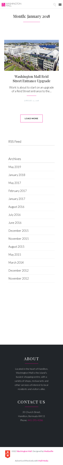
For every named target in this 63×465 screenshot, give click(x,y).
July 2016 (14, 214)
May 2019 (14, 167)
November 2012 (18, 278)
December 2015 (18, 230)
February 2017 (17, 191)
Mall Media (43, 460)
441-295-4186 (35, 420)
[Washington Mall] (11, 4)
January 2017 (16, 199)
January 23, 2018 (31, 101)
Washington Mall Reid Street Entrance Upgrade (31, 78)
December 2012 (18, 270)
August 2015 (16, 246)
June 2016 (15, 222)
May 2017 (14, 183)
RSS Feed (14, 141)
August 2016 (16, 207)
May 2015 (14, 254)
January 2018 (16, 175)
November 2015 (18, 238)
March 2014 (16, 262)
